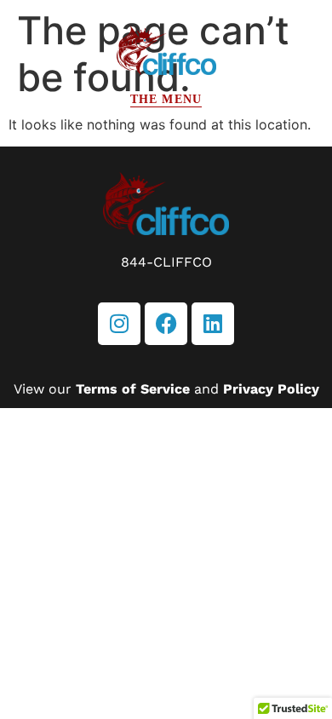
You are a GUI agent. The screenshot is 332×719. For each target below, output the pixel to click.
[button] (166, 99)
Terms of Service (133, 389)
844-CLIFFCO (166, 262)
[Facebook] (166, 323)
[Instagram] (119, 323)
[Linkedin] (213, 323)
